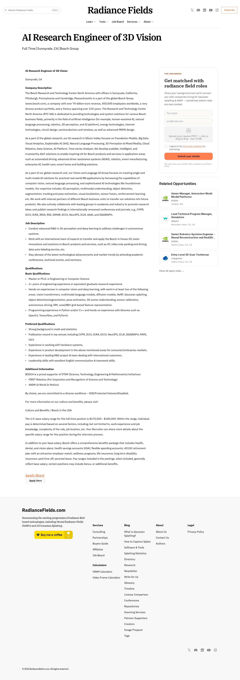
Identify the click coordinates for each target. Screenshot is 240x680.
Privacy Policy (196, 531)
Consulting (99, 531)
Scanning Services (134, 612)
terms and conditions (192, 146)
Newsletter (130, 571)
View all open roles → (171, 270)
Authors (160, 543)
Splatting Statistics (135, 553)
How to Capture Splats (137, 541)
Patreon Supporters (135, 618)
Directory (129, 559)
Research (129, 565)
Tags (127, 635)
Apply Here (35, 480)
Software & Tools (134, 547)
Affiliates (98, 549)
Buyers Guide (100, 543)
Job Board (118, 21)
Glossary (129, 582)
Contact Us (162, 537)
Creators (129, 624)
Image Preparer (133, 629)
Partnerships (100, 537)
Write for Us (131, 576)
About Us (161, 531)
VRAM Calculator (102, 571)
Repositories (131, 606)
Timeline (129, 588)
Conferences (131, 600)
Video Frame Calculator (106, 577)
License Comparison (136, 594)
